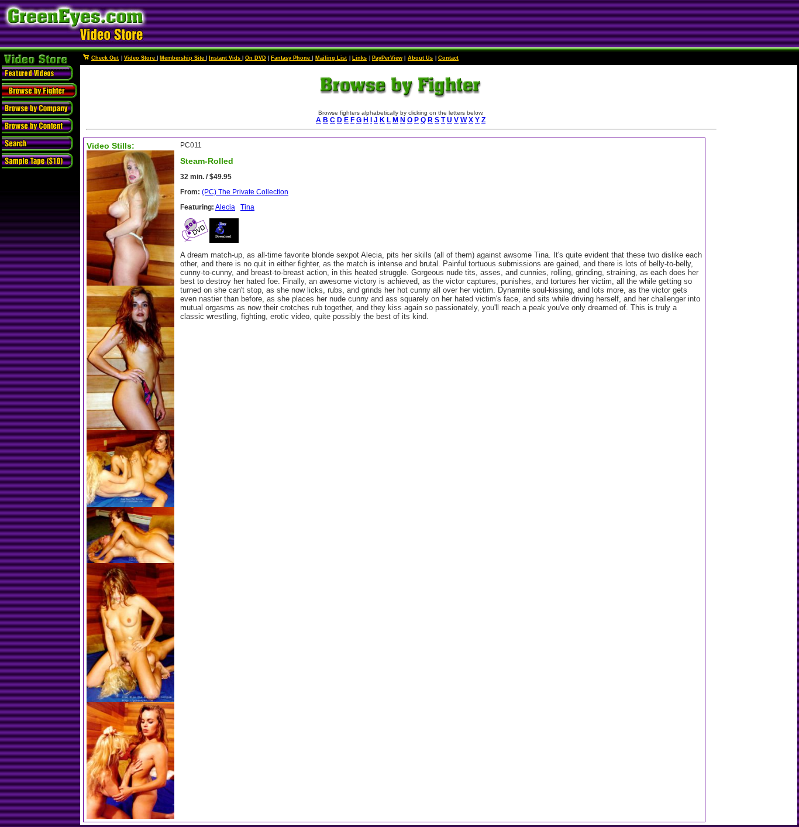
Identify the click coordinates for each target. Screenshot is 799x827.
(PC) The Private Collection (245, 192)
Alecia (225, 207)
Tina (247, 207)
